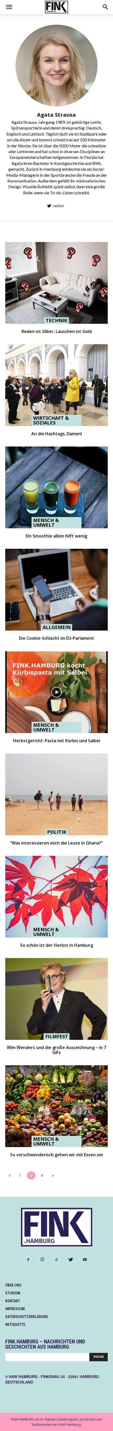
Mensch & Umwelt (46, 522)
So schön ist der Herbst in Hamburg (56, 945)
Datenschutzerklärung (26, 1317)
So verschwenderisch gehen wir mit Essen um (56, 1155)
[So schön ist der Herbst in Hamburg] (56, 897)
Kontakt (12, 1301)
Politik (56, 832)
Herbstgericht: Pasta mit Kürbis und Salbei (56, 741)
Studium (12, 1293)
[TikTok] (56, 1260)
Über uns (13, 1285)
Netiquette (15, 1324)
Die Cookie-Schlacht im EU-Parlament (56, 638)
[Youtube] (85, 1260)
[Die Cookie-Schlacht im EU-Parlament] (56, 590)
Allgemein (57, 627)
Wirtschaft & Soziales (51, 420)
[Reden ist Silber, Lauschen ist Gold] (56, 283)
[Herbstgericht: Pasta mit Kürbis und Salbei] (56, 692)
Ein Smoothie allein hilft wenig (56, 536)
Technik (56, 320)
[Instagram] (42, 1259)
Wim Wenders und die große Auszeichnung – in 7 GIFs (56, 1050)
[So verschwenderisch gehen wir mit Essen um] (56, 1106)
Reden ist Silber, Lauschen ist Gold (57, 331)
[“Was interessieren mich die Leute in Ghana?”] (56, 794)
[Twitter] (70, 1260)
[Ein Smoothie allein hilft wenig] (56, 487)
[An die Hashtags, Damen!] (56, 385)
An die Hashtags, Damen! (56, 434)
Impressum (15, 1309)
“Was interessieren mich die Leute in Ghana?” (56, 843)
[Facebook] (28, 1260)
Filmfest (56, 1036)
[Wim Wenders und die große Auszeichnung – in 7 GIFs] (56, 999)
